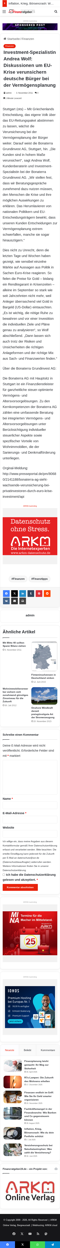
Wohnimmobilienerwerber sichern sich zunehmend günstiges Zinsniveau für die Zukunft (15, 695)
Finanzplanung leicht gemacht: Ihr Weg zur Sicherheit (36, 1065)
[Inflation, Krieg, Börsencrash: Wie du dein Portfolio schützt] (13, 1133)
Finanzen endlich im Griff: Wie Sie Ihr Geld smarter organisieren (39, 1096)
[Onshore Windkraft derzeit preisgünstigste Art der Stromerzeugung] (44, 696)
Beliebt (27, 1050)
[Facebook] (6, 593)
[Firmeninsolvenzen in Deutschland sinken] (44, 656)
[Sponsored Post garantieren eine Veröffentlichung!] (30, 26)
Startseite (13, 39)
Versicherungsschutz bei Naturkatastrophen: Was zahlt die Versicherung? (38, 1149)
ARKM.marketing (30, 21)
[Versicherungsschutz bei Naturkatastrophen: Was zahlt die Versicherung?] (13, 1149)
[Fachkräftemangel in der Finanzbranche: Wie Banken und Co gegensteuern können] (13, 1113)
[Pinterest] (39, 593)
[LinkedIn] (22, 593)
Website (8, 827)
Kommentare (48, 1050)
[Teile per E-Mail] (14, 601)
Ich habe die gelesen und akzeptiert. (29, 877)
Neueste (9, 1050)
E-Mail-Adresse (14, 813)
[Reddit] (47, 593)
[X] (14, 593)
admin (9, 93)
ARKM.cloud (51, 1225)
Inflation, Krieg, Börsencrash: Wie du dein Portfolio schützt (39, 1132)
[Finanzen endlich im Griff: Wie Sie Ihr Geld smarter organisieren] (13, 1097)
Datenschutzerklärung (45, 845)
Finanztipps (40, 578)
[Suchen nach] (56, 13)
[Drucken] (22, 601)
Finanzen (28, 39)
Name (8, 798)
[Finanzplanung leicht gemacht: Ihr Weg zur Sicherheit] (13, 1065)
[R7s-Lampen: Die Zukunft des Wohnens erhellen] (13, 1082)
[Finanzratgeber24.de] (21, 11)
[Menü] (4, 13)
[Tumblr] (31, 593)
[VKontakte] (6, 601)
